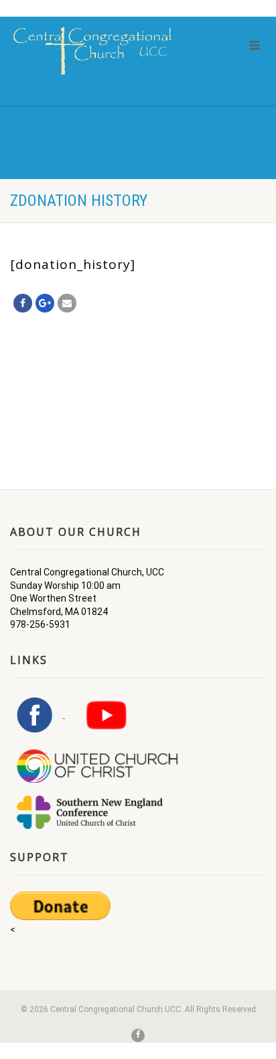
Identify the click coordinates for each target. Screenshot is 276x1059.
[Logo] (92, 50)
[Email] (67, 303)
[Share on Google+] (45, 303)
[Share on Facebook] (22, 303)
